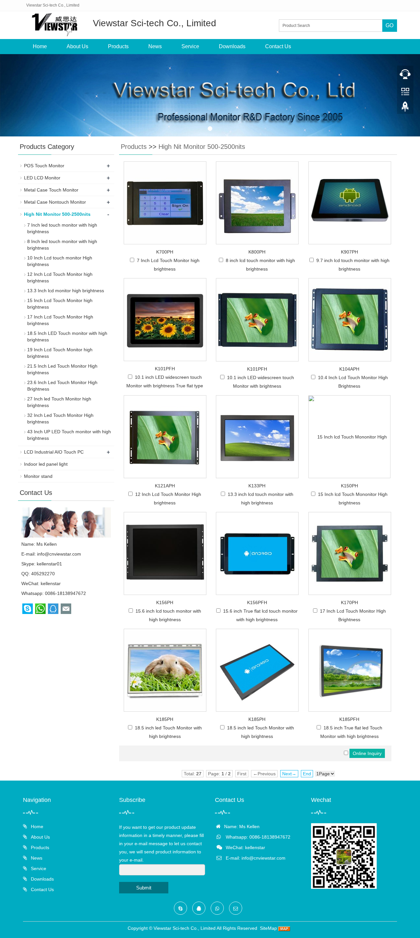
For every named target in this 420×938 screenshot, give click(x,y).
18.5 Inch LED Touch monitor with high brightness (67, 336)
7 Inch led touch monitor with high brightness (62, 228)
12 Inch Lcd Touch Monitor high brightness (60, 277)
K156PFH (257, 602)
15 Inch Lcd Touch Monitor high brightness (60, 304)
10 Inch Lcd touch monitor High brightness (59, 261)
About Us (77, 46)
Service (190, 46)
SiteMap (268, 928)
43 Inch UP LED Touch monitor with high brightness (69, 435)
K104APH (349, 369)
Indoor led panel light (46, 464)
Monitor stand (38, 476)
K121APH (165, 485)
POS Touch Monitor (44, 165)
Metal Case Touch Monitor (51, 190)
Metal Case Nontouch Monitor (55, 202)
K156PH (164, 602)
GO (389, 25)
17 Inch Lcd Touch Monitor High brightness (60, 320)
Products (118, 46)
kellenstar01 (49, 563)
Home (40, 46)
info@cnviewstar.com (59, 554)
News (155, 46)
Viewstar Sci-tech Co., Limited (185, 928)
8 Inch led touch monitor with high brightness (62, 245)
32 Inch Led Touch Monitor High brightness (60, 418)
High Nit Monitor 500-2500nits (201, 146)
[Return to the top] (405, 108)
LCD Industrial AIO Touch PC (54, 452)
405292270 (43, 573)
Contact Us (278, 46)
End (307, 773)
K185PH (164, 719)
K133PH (256, 485)
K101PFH (165, 368)
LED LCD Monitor (42, 177)
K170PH (349, 602)
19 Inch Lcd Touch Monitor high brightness (60, 353)
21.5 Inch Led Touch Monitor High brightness (62, 369)
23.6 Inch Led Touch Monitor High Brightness (62, 386)
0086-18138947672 (65, 593)
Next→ (289, 773)
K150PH (349, 485)
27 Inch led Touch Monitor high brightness (59, 402)
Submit (143, 887)
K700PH (164, 252)
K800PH (256, 252)
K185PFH (349, 719)
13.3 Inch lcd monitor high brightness (65, 290)
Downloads (232, 46)
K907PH (349, 252)
